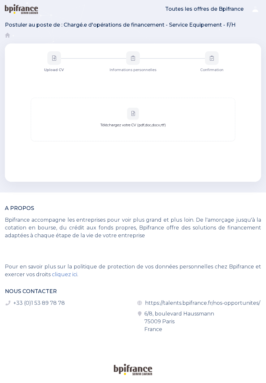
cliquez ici (64, 274)
